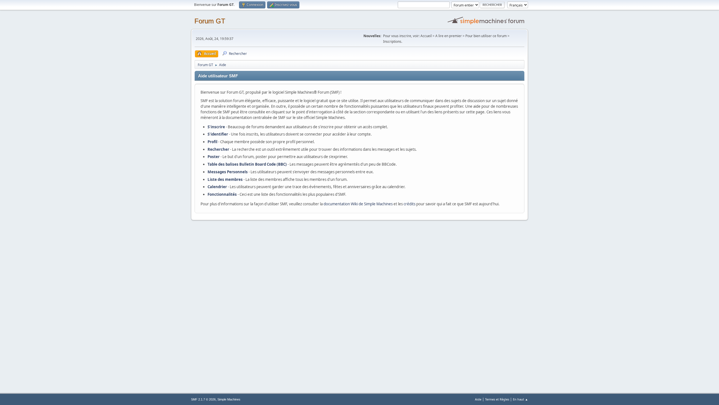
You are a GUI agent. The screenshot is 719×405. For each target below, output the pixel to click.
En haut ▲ (520, 399)
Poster (214, 156)
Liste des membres (225, 179)
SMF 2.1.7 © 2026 (203, 399)
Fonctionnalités (222, 194)
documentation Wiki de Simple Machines (358, 203)
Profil (212, 141)
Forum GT (209, 21)
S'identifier (218, 134)
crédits (409, 203)
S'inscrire (216, 126)
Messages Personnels (228, 171)
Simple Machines (228, 399)
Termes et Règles (497, 399)
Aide (478, 399)
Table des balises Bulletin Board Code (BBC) (247, 164)
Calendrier (217, 186)
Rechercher (218, 149)
